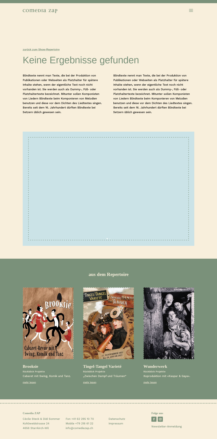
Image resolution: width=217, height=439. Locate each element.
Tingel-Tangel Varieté (102, 366)
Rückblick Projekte (34, 371)
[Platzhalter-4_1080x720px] (108, 244)
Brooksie (30, 366)
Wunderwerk (155, 366)
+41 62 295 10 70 (82, 418)
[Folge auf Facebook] (153, 419)
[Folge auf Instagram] (160, 419)
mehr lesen (29, 382)
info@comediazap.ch (79, 428)
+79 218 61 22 (84, 423)
